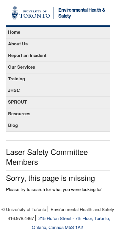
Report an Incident (27, 55)
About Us (18, 43)
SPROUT (17, 102)
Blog (13, 125)
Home (14, 32)
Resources (19, 113)
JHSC (14, 90)
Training (16, 78)
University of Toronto (31, 12)
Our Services (21, 67)
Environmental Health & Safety (81, 13)
